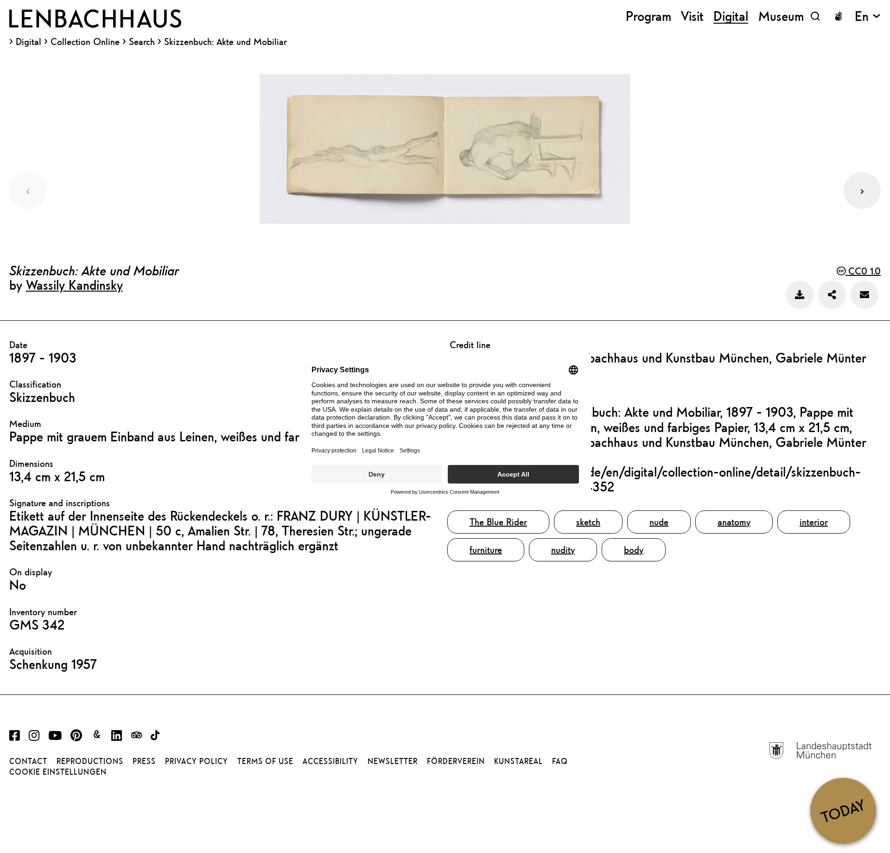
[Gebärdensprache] (838, 16)
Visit (692, 16)
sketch (588, 522)
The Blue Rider (498, 522)
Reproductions (90, 761)
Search (142, 41)
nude (658, 522)
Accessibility (330, 761)
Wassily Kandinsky (74, 285)
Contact (28, 761)
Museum (781, 16)
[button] (862, 190)
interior (814, 522)
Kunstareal (518, 761)
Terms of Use (265, 761)
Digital (28, 41)
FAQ (560, 761)
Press (144, 761)
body (633, 549)
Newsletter (393, 761)
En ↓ (868, 16)
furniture (486, 549)
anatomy (734, 522)
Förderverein (456, 761)
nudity (563, 549)
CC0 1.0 (863, 271)
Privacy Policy (196, 761)
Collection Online (85, 41)
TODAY (843, 810)
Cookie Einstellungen (58, 772)
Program (648, 16)
